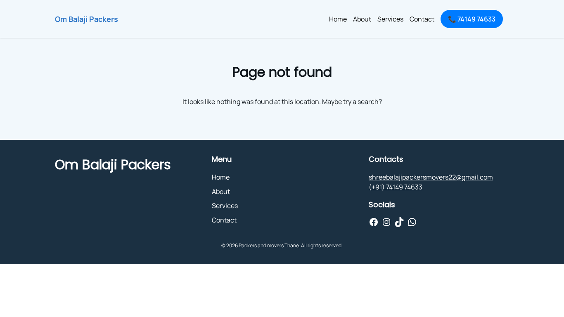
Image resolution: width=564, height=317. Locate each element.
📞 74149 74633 (471, 19)
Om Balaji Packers (86, 19)
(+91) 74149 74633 (395, 187)
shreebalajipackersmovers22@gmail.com (431, 177)
